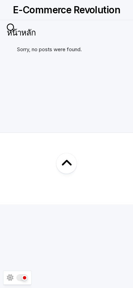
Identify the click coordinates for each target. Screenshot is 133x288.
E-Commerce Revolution (66, 10)
